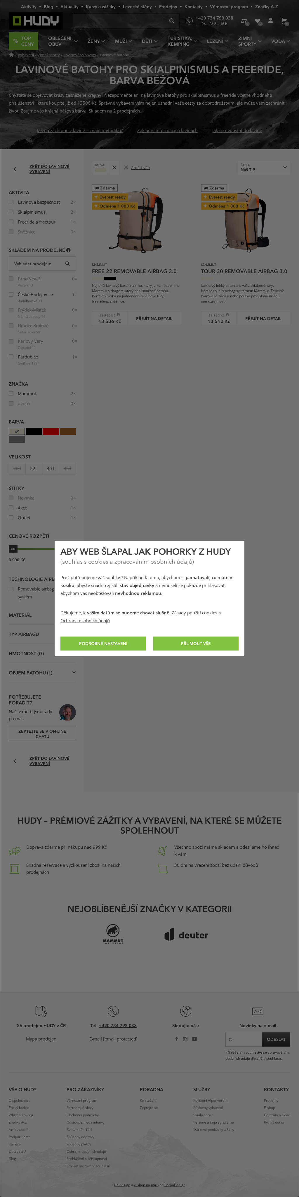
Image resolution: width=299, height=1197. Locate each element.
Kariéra (15, 1144)
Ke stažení (148, 1100)
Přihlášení (270, 21)
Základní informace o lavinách (167, 130)
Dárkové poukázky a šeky (213, 1129)
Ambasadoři (19, 1129)
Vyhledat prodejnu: (32, 263)
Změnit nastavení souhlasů (88, 1166)
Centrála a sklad (277, 1115)
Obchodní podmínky (83, 1115)
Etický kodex (19, 1107)
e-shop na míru (146, 1185)
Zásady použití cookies (194, 613)
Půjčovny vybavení (208, 1107)
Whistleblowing (21, 1115)
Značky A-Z (266, 6)
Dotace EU (17, 1151)
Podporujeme (20, 1137)
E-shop (269, 1107)
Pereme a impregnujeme (213, 1122)
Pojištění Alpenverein (210, 1100)
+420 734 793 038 (118, 1025)
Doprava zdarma (43, 847)
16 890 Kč (214, 315)
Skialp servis (203, 1115)
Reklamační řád (79, 1129)
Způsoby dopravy (80, 1137)
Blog (48, 6)
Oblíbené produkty (257, 21)
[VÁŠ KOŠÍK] (283, 21)
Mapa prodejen (41, 1039)
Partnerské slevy (80, 1107)
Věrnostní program (229, 6)
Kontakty (194, 6)
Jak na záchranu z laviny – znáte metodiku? (80, 130)
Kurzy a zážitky (101, 6)
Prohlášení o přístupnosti (87, 1158)
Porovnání (244, 21)
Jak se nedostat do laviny (237, 130)
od (13, 549)
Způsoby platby (79, 1144)
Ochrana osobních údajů (85, 621)
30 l (50, 468)
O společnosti (20, 1100)
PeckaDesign (174, 1185)
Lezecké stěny (137, 6)
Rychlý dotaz (274, 1122)
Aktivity (28, 6)
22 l (34, 468)
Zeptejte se (149, 1107)
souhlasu (273, 1058)
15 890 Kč (105, 315)
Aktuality (69, 6)
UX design (122, 1185)
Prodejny (168, 6)
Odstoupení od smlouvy (86, 1122)
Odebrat (114, 167)
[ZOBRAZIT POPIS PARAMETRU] (68, 250)
